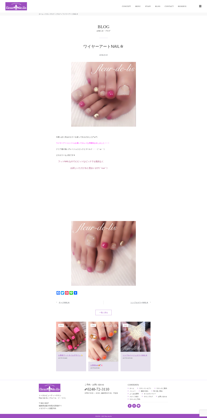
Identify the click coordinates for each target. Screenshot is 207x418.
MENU (138, 6)
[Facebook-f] (130, 406)
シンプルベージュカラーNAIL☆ (135, 355)
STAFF (148, 6)
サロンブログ (49, 14)
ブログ (58, 14)
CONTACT (169, 6)
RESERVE (182, 6)
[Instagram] (134, 406)
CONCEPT (126, 6)
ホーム (41, 14)
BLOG (157, 6)
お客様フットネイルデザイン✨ (70, 355)
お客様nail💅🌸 (96, 365)
